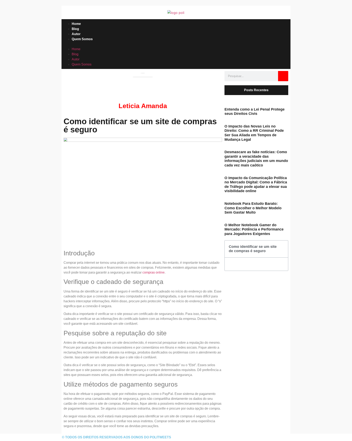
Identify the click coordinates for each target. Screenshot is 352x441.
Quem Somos (82, 39)
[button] (176, 44)
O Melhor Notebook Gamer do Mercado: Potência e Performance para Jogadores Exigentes (254, 229)
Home (76, 23)
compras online (153, 272)
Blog (75, 29)
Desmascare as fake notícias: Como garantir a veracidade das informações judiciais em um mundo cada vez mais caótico (256, 158)
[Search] (283, 76)
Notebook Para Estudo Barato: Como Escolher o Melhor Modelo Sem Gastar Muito (253, 208)
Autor (76, 34)
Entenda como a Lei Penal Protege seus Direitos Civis (254, 111)
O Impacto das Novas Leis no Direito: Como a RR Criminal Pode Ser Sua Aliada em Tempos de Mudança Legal (254, 133)
